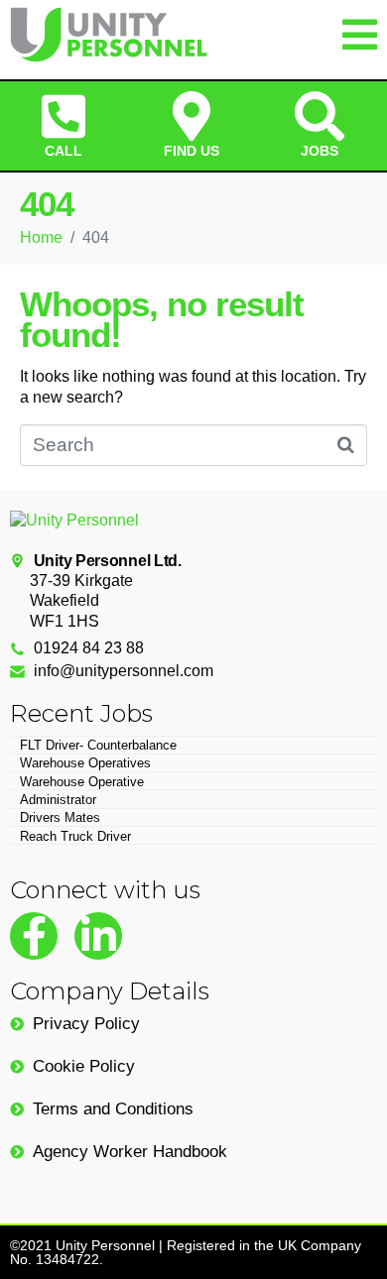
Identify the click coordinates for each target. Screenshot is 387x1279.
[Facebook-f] (34, 936)
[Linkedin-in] (98, 936)
